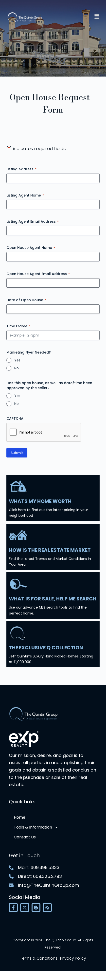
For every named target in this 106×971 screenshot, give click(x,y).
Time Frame (18, 326)
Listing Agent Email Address (32, 221)
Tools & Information (33, 827)
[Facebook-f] (13, 907)
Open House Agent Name (30, 247)
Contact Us (25, 837)
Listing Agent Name (25, 195)
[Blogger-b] (36, 907)
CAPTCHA (14, 418)
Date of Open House (26, 299)
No (16, 368)
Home (19, 817)
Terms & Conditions (38, 958)
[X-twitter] (24, 907)
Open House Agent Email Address (38, 273)
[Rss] (47, 907)
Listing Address (21, 169)
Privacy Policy (73, 958)
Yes (17, 360)
